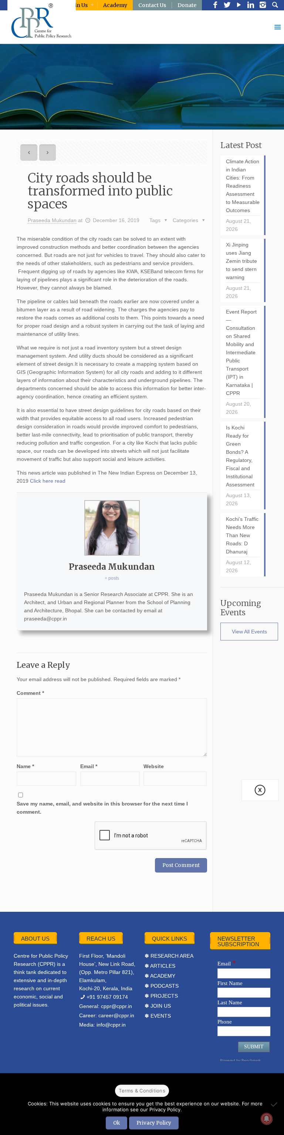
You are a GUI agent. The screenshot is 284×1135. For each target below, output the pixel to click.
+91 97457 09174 (107, 997)
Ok (116, 1123)
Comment (30, 693)
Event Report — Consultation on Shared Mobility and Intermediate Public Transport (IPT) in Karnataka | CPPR (241, 352)
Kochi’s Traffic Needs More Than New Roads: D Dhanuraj (242, 535)
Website (153, 766)
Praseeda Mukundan (52, 220)
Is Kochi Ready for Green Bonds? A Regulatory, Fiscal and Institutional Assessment (240, 456)
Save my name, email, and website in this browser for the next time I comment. (102, 808)
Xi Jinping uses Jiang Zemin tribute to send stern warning (241, 261)
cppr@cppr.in (116, 1006)
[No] (274, 1104)
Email (88, 766)
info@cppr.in (111, 1025)
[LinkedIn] (251, 6)
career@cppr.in (116, 1015)
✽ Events (158, 1016)
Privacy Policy (153, 1123)
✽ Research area (169, 956)
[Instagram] (262, 6)
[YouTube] (239, 6)
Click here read (47, 481)
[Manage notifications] (267, 1119)
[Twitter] (227, 6)
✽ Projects (161, 996)
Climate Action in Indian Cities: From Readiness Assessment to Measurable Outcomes (243, 185)
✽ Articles (160, 966)
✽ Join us (158, 1006)
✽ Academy (160, 976)
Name (25, 766)
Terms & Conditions (142, 1091)
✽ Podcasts (162, 986)
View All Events (249, 632)
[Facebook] (215, 6)
